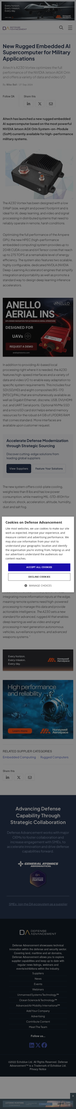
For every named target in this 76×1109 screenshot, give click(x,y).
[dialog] (38, 554)
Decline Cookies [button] (39, 576)
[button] (38, 585)
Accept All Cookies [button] (39, 567)
